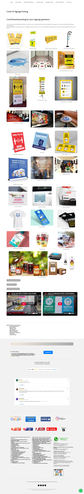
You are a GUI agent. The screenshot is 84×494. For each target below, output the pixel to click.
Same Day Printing (60, 2)
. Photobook (14, 458)
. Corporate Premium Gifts (17, 456)
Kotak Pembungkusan (38, 455)
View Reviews (54, 369)
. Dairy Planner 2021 (15, 455)
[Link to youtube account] (45, 485)
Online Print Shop (37, 481)
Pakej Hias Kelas (36, 446)
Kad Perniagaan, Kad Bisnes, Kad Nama (42, 443)
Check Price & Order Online (13, 288)
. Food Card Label (15, 450)
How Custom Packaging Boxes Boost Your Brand (23, 353)
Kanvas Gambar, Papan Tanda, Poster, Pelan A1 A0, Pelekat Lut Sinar (41, 458)
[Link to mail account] (43, 485)
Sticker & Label (39, 2)
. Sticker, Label (15, 461)
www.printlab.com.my (63, 444)
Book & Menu (18, 2)
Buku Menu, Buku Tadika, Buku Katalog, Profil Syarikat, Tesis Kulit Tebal (41, 442)
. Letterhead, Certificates (17, 453)
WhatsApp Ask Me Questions (13, 280)
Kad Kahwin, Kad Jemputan (39, 450)
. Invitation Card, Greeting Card (18, 451)
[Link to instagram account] (41, 485)
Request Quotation (11, 284)
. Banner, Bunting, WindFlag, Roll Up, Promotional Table (19, 440)
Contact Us (69, 2)
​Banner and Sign (13, 331)
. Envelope (13, 446)
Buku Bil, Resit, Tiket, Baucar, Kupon (41, 440)
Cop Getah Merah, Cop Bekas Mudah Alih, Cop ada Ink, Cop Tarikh (42, 460)
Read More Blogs (15, 356)
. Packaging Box (15, 455)
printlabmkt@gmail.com (61, 445)
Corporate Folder (15, 445)
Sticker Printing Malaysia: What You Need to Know (23, 355)
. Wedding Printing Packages (18, 462)
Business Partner (45, 481)
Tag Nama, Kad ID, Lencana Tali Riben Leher (41, 452)
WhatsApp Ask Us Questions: (59, 460)
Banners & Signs (49, 2)
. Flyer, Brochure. (15, 449)
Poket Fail (35, 445)
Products (31, 481)
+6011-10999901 (63, 449)
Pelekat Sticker (37, 461)
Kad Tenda (36, 462)
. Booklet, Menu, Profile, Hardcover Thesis (20, 443)
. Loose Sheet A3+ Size (16, 454)
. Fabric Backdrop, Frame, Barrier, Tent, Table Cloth (20, 449)
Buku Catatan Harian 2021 (39, 454)
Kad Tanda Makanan (37, 449)
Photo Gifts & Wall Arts (15, 332)
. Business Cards (15, 443)
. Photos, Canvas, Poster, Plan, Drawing (20, 457)
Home (11, 2)
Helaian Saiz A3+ (37, 453)
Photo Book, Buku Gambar (40, 458)
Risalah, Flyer (36, 448)
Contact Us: (55, 442)
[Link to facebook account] (38, 485)
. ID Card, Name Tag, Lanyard (17, 452)
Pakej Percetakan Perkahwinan (41, 463)
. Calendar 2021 (14, 444)
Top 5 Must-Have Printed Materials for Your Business (23, 354)
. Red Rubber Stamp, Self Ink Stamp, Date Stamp (20, 460)
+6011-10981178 (62, 458)
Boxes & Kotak (13, 334)
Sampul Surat (36, 446)
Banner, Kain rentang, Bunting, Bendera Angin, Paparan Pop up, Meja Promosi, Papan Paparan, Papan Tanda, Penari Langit (42, 439)
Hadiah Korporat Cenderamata (40, 456)
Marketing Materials (29, 2)
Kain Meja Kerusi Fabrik (38, 447)
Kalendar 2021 (36, 444)
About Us (50, 481)
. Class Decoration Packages (17, 447)
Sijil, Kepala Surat (37, 452)
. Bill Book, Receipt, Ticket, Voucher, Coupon (19, 442)
